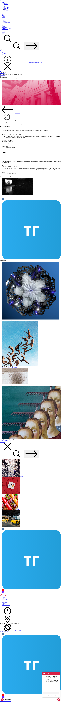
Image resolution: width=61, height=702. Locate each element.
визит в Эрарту (6, 10)
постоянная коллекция (6, 22)
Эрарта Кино (6, 8)
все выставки (2, 442)
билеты (5, 12)
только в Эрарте (6, 7)
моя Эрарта (4, 53)
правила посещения (3, 701)
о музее (5, 3)
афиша (3, 14)
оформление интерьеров (6, 605)
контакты (5, 13)
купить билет (2, 75)
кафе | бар (3, 15)
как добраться (2, 631)
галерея (3, 16)
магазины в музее (5, 29)
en (0, 50)
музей (3, 2)
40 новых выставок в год (8, 5)
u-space (5, 9)
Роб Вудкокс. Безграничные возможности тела (9, 367)
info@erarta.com (2, 73)
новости (3, 598)
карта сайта (9, 701)
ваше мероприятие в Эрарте (6, 28)
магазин (3, 17)
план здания (7, 631)
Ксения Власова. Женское (6, 440)
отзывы (3, 603)
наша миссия (6, 4)
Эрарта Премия (6, 6)
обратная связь (4, 602)
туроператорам (4, 604)
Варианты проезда (3, 71)
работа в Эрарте (4, 599)
